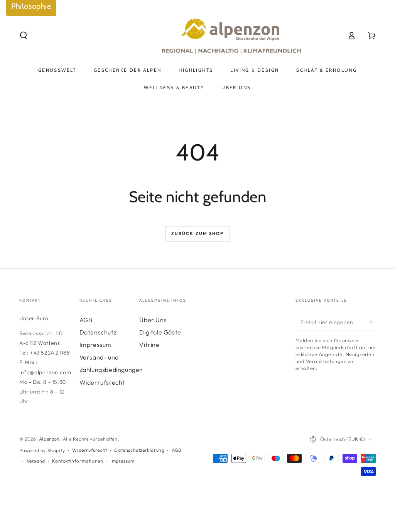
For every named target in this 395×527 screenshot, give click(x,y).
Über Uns (153, 320)
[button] (24, 35)
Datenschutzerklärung (139, 450)
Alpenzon (49, 439)
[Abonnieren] (371, 322)
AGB (86, 320)
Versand (36, 461)
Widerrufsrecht (102, 382)
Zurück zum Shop (197, 233)
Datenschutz (98, 332)
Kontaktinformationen (77, 461)
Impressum (95, 344)
